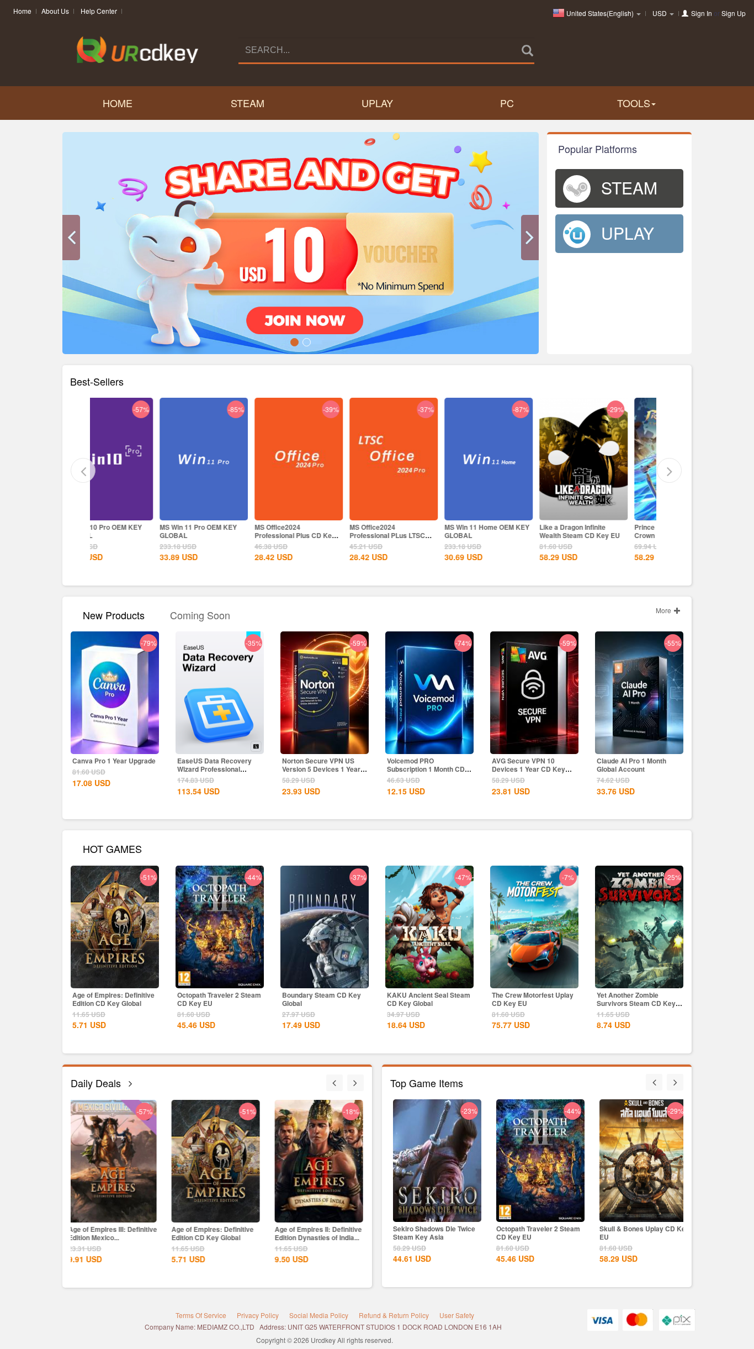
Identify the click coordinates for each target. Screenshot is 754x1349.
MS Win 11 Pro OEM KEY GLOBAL (131, 531)
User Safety (456, 1315)
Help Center (99, 10)
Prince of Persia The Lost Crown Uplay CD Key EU (606, 531)
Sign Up (733, 13)
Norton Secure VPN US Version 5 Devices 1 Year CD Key (321, 769)
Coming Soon (200, 614)
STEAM (247, 103)
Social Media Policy (318, 1315)
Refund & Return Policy (394, 1315)
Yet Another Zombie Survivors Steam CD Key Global (636, 1003)
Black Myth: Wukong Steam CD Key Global (323, 1233)
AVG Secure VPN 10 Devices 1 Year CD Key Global (528, 769)
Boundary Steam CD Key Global (321, 999)
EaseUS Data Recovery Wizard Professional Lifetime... (214, 769)
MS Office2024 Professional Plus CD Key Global (228, 535)
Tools (633, 103)
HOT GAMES (112, 847)
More (664, 610)
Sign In (701, 13)
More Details (137, 511)
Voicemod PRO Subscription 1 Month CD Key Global (426, 769)
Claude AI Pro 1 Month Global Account (631, 765)
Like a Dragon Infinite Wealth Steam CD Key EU (512, 531)
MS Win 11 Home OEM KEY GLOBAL (420, 531)
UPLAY (377, 103)
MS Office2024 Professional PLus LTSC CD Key (320, 535)
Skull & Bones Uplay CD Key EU (541, 1233)
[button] (71, 237)
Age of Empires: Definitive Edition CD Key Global (113, 999)
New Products (114, 614)
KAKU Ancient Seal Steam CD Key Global (428, 999)
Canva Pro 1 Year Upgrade (114, 761)
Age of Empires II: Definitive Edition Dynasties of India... (220, 1233)
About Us (55, 10)
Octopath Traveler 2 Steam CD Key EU (219, 999)
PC (507, 103)
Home (22, 10)
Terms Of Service (201, 1315)
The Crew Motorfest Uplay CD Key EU (533, 999)
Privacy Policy (258, 1315)
